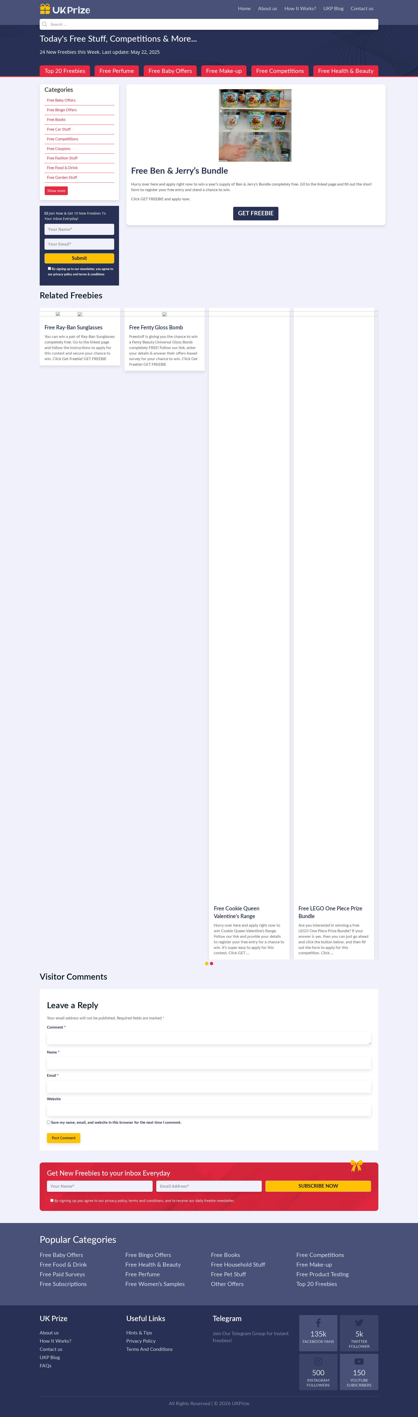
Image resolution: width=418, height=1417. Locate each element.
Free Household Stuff (238, 1265)
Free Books (56, 120)
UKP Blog (333, 8)
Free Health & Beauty (345, 71)
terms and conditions (146, 1200)
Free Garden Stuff (62, 177)
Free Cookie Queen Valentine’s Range (236, 912)
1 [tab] (207, 963)
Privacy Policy (141, 1341)
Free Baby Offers (170, 71)
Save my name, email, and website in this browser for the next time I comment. (116, 1122)
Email (53, 1075)
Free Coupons (58, 149)
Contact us (362, 8)
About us (267, 8)
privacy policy (116, 1200)
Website (54, 1099)
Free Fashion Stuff (62, 158)
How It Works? (300, 8)
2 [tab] (211, 963)
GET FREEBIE (256, 213)
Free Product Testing (322, 1274)
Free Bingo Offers (62, 110)
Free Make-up (224, 71)
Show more (56, 191)
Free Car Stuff (59, 129)
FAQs (46, 1365)
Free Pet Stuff (228, 1274)
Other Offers (227, 1284)
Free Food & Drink (62, 168)
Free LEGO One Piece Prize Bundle (330, 912)
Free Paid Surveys (62, 1274)
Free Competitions (280, 71)
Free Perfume (116, 71)
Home (244, 8)
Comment (56, 1027)
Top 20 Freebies (65, 71)
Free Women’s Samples (155, 1284)
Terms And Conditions (149, 1349)
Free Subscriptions (63, 1284)
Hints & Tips (139, 1333)
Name (53, 1052)
